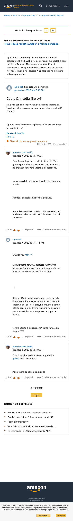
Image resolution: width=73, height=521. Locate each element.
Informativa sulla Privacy (36, 500)
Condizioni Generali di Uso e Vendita (36, 498)
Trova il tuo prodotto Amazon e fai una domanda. (31, 43)
